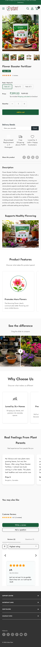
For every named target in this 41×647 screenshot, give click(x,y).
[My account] (32, 8)
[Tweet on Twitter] (32, 157)
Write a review (20, 525)
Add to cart (20, 112)
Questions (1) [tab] (29, 539)
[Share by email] (37, 157)
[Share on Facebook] (24, 157)
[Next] (35, 555)
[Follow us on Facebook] (3, 634)
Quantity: (5, 104)
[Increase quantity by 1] (24, 103)
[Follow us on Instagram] (12, 634)
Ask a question (20, 529)
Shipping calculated (24, 96)
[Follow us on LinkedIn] (25, 634)
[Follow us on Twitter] (8, 634)
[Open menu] (3, 8)
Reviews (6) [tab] (11, 539)
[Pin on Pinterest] (28, 157)
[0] (36, 8)
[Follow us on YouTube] (21, 634)
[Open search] (28, 8)
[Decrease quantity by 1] (12, 103)
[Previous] (6, 555)
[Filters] (4, 546)
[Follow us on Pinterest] (16, 634)
